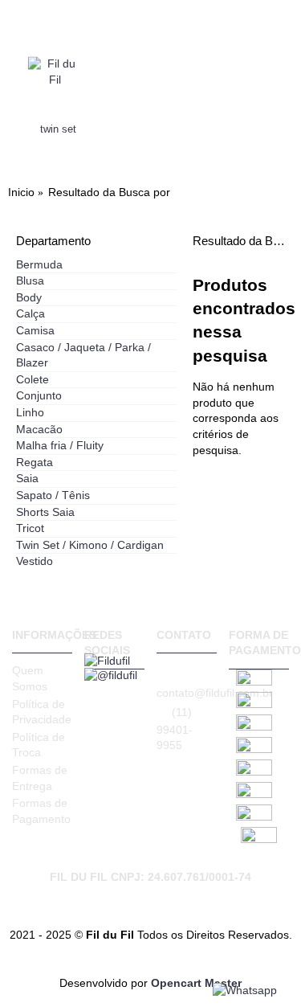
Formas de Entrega (39, 777)
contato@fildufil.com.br (187, 692)
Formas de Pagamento (41, 810)
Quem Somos (29, 678)
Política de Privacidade (41, 712)
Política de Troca (38, 745)
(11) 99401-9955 (175, 729)
